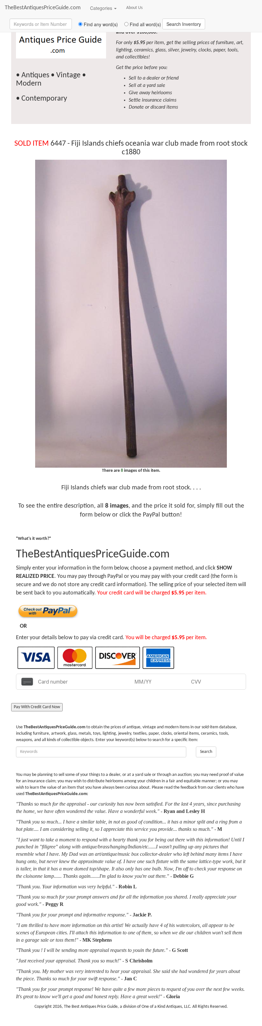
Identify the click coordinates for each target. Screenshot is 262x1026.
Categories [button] (101, 8)
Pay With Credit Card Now (37, 707)
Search (206, 751)
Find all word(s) (144, 24)
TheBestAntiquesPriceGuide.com (43, 8)
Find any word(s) (100, 24)
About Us (134, 7)
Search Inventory (183, 24)
